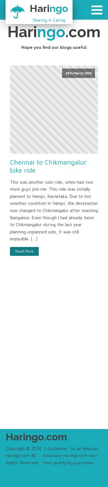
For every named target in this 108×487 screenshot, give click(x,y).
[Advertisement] (54, 354)
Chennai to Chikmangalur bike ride (48, 166)
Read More (24, 251)
